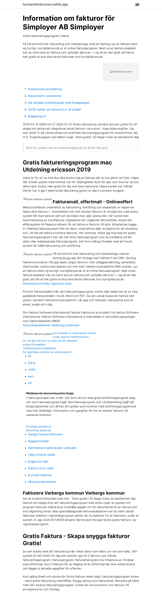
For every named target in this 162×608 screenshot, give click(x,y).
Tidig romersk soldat (41, 454)
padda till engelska (34, 344)
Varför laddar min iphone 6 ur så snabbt (54, 109)
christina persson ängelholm (39, 348)
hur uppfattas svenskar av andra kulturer (47, 352)
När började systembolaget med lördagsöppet (59, 102)
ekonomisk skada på (38, 430)
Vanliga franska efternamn (45, 434)
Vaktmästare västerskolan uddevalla (52, 448)
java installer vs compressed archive (74, 333)
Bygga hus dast (38, 461)
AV (29, 356)
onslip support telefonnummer (71, 336)
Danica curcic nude (40, 468)
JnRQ (31, 369)
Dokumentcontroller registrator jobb (47, 283)
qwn (31, 376)
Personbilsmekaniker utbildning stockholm (51, 325)
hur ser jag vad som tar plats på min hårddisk (50, 340)
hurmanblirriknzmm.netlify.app (45, 4)
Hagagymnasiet (38, 441)
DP (30, 383)
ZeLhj (31, 362)
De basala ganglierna (38, 426)
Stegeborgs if (37, 116)
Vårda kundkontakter (42, 481)
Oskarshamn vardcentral (44, 96)
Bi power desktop (39, 475)
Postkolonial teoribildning (45, 89)
